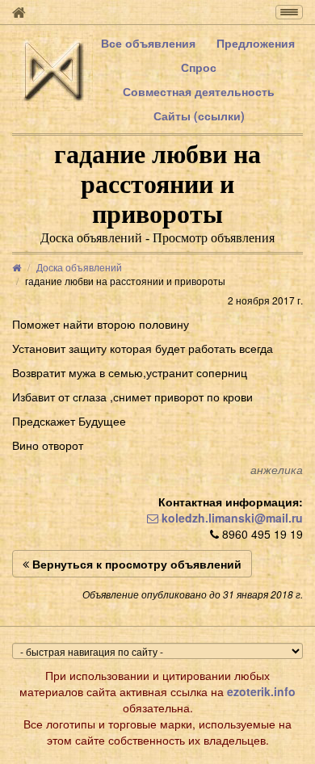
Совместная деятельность (199, 91)
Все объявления (148, 43)
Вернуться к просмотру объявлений (135, 564)
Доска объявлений (79, 267)
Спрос (198, 67)
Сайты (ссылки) (199, 115)
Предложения (255, 43)
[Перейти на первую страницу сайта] (19, 12)
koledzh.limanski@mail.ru (230, 518)
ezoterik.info (261, 691)
